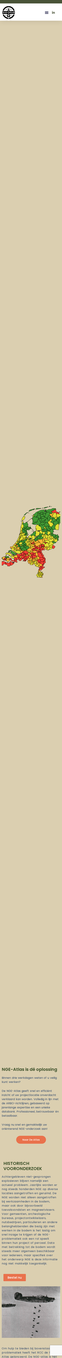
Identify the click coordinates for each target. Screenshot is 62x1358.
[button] (47, 12)
